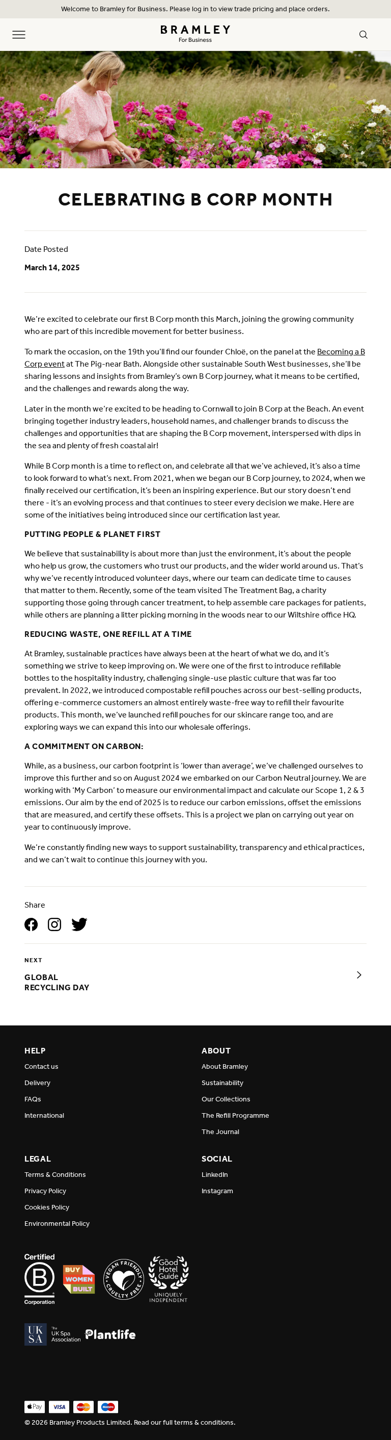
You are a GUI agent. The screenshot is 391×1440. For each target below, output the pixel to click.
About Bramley (225, 1066)
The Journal (220, 1131)
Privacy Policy (45, 1191)
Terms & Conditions (55, 1174)
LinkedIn (215, 1174)
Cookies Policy (46, 1207)
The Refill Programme (235, 1115)
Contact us (41, 1066)
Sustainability (222, 1082)
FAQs (32, 1099)
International (44, 1115)
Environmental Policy (57, 1223)
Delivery (37, 1082)
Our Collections (226, 1099)
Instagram (217, 1191)
